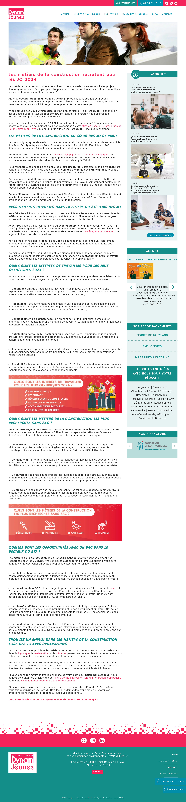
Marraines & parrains (135, 14)
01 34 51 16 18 (101, 765)
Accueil (65, 14)
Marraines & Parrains (152, 357)
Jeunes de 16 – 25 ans (87, 14)
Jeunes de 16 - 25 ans (152, 335)
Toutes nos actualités (159, 235)
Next (173, 287)
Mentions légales (96, 798)
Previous (131, 287)
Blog (155, 14)
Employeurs (111, 14)
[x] (84, 740)
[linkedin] (102, 740)
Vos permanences (125, 3)
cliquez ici (159, 305)
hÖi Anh (121, 798)
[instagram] (93, 740)
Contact (167, 14)
